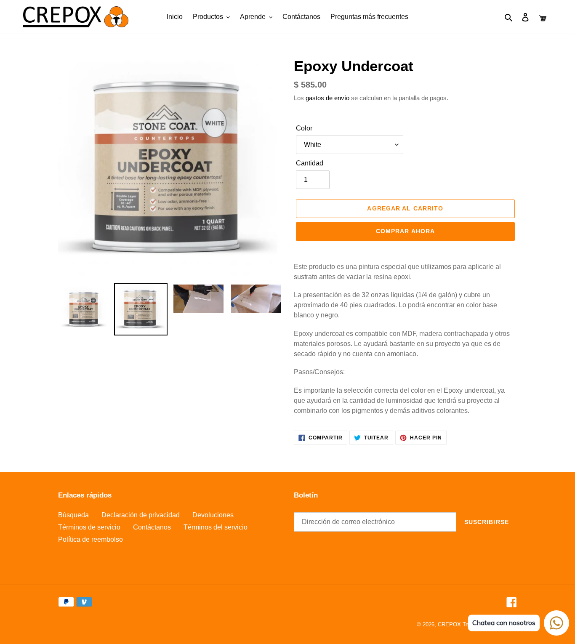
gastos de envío (327, 97)
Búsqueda (73, 515)
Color (304, 128)
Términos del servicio (216, 527)
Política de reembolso (90, 539)
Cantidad (309, 163)
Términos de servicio (89, 527)
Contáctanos (152, 527)
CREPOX (449, 624)
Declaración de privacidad (140, 515)
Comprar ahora (405, 231)
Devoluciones (213, 515)
